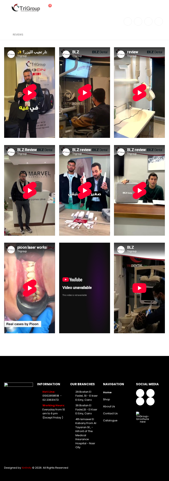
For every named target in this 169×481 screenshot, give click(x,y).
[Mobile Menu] (7, 7)
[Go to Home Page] (5, 34)
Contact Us (110, 413)
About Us (109, 406)
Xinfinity (27, 468)
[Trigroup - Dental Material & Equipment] (25, 7)
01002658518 (50, 396)
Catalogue (110, 420)
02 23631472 (50, 400)
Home (107, 392)
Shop (106, 399)
